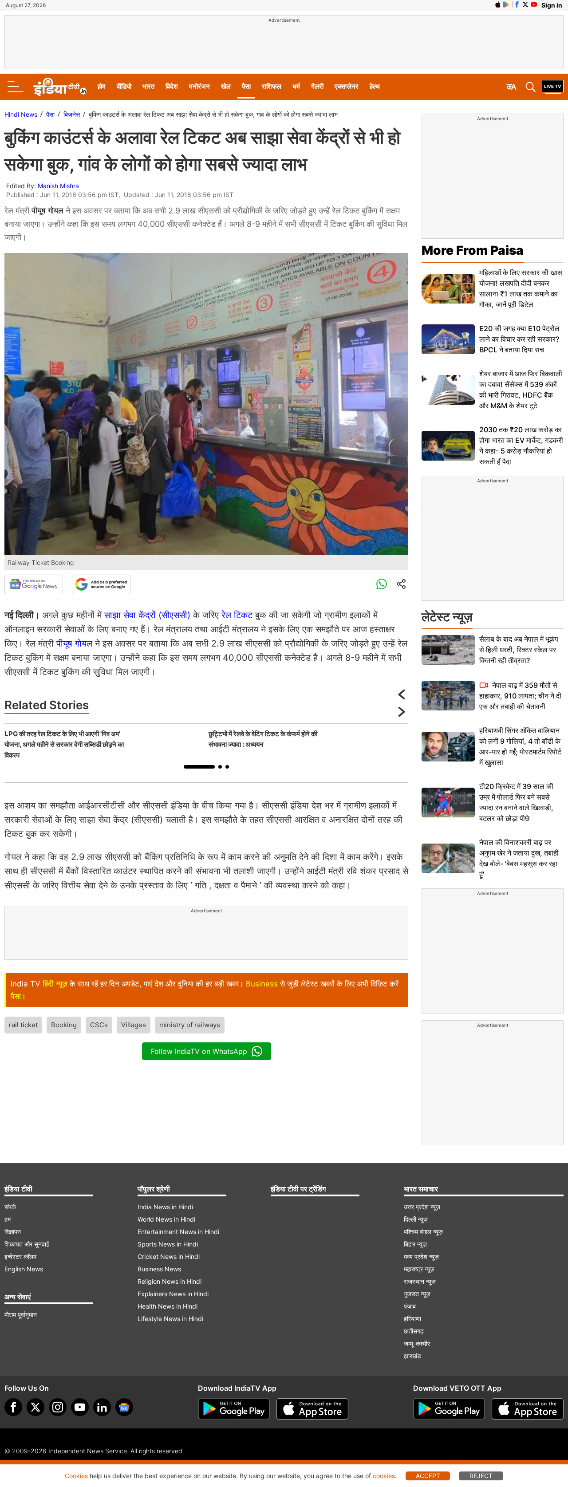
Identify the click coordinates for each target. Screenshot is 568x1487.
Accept (428, 1475)
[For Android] (449, 1409)
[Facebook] (13, 1407)
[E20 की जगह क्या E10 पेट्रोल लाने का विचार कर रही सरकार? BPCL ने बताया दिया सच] (448, 339)
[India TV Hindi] (60, 87)
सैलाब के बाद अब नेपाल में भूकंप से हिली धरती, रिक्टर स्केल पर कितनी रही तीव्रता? (518, 650)
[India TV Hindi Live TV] (553, 87)
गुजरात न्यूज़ (417, 1294)
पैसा (246, 86)
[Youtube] (80, 1407)
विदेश (172, 86)
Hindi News (20, 114)
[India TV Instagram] (58, 1407)
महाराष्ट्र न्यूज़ (419, 1269)
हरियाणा (412, 1318)
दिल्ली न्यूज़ (416, 1219)
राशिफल (271, 86)
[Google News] (33, 584)
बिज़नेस (71, 114)
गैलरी (317, 86)
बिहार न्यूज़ (415, 1244)
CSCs (99, 1025)
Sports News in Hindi (168, 1244)
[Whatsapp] (381, 584)
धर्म (296, 86)
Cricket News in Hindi (169, 1256)
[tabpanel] (104, 745)
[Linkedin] (102, 1407)
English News (23, 1269)
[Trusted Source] (101, 584)
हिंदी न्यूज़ (55, 983)
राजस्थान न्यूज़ (420, 1281)
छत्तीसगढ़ (414, 1331)
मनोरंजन (199, 86)
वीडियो (124, 86)
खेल (226, 86)
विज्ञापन (12, 1231)
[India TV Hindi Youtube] (534, 4)
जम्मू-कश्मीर (417, 1343)
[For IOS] (528, 1409)
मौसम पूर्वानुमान (20, 1314)
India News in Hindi (165, 1207)
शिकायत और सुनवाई (26, 1244)
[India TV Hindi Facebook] (517, 4)
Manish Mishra (58, 185)
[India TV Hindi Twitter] (525, 4)
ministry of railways (189, 1025)
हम (7, 1219)
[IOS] (498, 4)
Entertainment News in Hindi (178, 1231)
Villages (133, 1025)
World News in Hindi (166, 1219)
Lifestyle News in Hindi (170, 1318)
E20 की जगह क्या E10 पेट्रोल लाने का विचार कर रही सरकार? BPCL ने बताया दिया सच (519, 339)
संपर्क (10, 1207)
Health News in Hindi (167, 1306)
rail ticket (23, 1025)
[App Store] (312, 1409)
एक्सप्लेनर (347, 86)
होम (102, 86)
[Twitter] (35, 1407)
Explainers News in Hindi (173, 1294)
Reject (481, 1475)
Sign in (551, 5)
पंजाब (410, 1306)
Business (262, 983)
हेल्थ (375, 86)
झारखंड (412, 1356)
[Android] (506, 4)
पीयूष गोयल (47, 210)
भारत (148, 86)
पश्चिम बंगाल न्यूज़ (423, 1231)
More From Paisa (473, 250)
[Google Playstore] (234, 1409)
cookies (384, 1475)
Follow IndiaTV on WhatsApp (199, 1051)
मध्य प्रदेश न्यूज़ (421, 1256)
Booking (64, 1025)
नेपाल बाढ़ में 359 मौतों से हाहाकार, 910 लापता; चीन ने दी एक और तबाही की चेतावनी (520, 696)
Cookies (76, 1475)
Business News (159, 1269)
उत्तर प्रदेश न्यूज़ (422, 1207)
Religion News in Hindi (169, 1281)
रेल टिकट (236, 615)
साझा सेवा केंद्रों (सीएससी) (147, 615)
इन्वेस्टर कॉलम (20, 1256)
